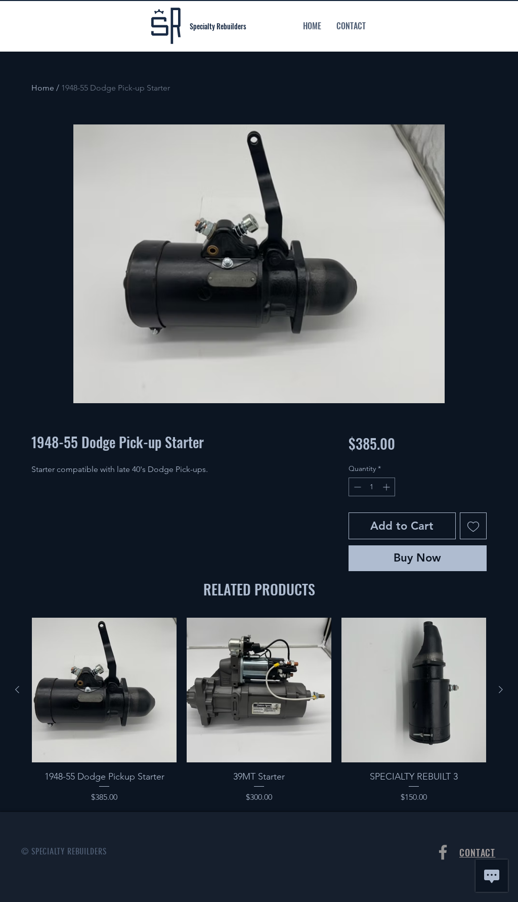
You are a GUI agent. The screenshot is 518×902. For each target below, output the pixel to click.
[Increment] (387, 487)
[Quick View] (104, 690)
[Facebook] (443, 852)
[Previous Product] (17, 689)
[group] (259, 710)
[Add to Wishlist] (473, 525)
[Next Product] (501, 689)
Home (42, 88)
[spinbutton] (372, 487)
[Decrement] (356, 487)
